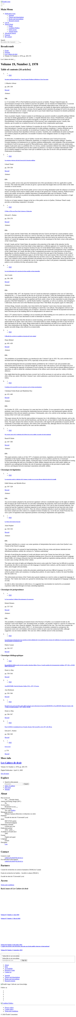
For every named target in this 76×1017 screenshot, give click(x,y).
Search (3, 40)
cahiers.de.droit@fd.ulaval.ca (14, 858)
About (11, 24)
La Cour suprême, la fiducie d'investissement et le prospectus (19, 599)
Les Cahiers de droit (11, 54)
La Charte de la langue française (12, 521)
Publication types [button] (10, 13)
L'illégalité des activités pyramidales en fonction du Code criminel (20, 336)
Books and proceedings (16, 19)
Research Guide (10, 970)
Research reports (14, 21)
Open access (13, 29)
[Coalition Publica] (7, 1003)
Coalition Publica (14, 28)
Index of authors (10, 786)
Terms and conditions (7, 885)
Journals (11, 15)
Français (7, 35)
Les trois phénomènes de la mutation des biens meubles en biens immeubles (22, 271)
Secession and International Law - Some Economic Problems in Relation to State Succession (26, 79)
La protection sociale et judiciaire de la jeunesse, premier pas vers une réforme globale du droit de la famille (30, 479)
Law (6, 844)
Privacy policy (9, 1007)
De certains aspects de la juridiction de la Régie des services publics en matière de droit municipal (28, 434)
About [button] (7, 24)
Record (7, 90)
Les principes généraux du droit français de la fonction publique (20, 160)
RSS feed (8, 787)
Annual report (13, 31)
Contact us (8, 972)
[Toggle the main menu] (1, 5)
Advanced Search (10, 33)
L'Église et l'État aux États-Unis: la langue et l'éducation (18, 211)
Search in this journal (11, 782)
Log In (7, 22)
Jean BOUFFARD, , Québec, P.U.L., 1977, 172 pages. (22, 686)
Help (6, 967)
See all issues (5, 773)
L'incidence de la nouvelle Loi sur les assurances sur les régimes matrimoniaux (23, 387)
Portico (13, 810)
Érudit (11, 26)
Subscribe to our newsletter (10, 958)
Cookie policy (9, 1009)
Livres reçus (7, 746)
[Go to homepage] (5, 1)
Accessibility (9, 968)
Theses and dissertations (16, 17)
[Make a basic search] (20, 42)
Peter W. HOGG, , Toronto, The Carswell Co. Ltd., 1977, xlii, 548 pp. (28, 726)
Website (7, 789)
